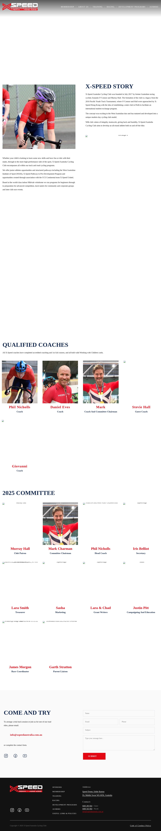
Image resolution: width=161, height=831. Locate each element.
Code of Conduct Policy (140, 826)
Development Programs (132, 7)
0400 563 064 (87, 809)
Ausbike (154, 7)
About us (83, 7)
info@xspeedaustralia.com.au (26, 734)
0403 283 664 (87, 806)
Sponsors (57, 787)
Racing (110, 7)
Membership (67, 7)
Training (98, 7)
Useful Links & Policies (64, 813)
